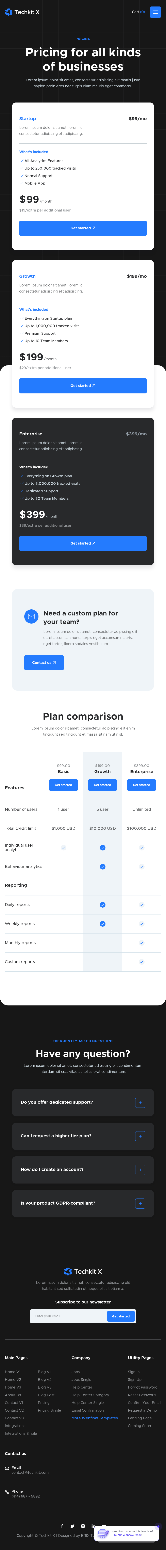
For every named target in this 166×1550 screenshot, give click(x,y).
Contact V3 (14, 1418)
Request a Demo (142, 1410)
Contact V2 (14, 1410)
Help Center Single (87, 1403)
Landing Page (140, 1418)
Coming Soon (139, 1426)
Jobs (75, 1372)
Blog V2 (44, 1380)
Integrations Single (21, 1434)
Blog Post (46, 1395)
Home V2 (13, 1380)
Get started (83, 228)
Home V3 (13, 1387)
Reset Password (142, 1395)
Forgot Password (142, 1387)
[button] (138, 12)
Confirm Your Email (144, 1403)
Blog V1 (44, 1372)
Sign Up (135, 1380)
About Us (13, 1395)
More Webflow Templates (94, 1418)
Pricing (44, 1403)
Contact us (44, 663)
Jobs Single (81, 1380)
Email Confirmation (87, 1410)
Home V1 (12, 1372)
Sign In (134, 1372)
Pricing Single (49, 1410)
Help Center (81, 1387)
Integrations (15, 1426)
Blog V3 (44, 1387)
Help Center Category (90, 1395)
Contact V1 (14, 1403)
